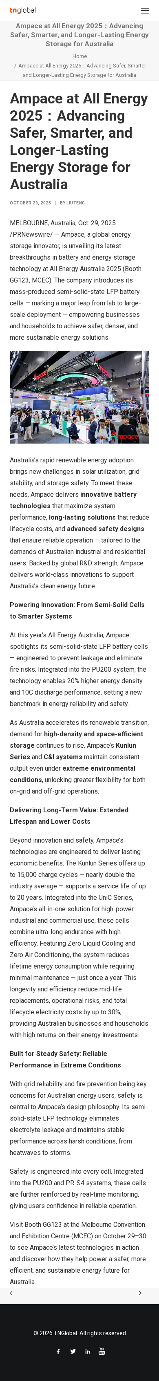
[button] (145, 10)
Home (80, 56)
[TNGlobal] (22, 10)
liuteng (75, 203)
